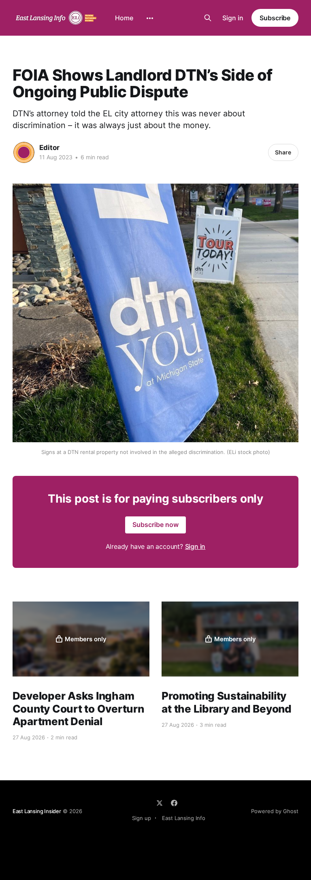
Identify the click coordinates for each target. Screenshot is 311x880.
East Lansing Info (183, 818)
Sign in (232, 18)
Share (283, 152)
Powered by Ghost (274, 811)
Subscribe (275, 18)
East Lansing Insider (37, 811)
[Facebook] (174, 803)
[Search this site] (207, 17)
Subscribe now (155, 524)
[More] (150, 18)
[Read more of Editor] (24, 152)
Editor (49, 147)
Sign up (141, 818)
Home (124, 18)
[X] (159, 803)
